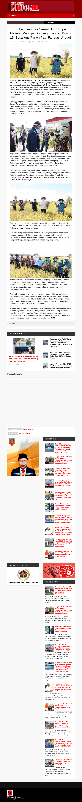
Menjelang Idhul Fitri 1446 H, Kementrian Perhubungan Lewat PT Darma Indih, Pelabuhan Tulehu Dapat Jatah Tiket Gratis (61, 342)
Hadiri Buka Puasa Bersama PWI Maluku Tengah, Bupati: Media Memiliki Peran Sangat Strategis (60, 355)
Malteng (28, 23)
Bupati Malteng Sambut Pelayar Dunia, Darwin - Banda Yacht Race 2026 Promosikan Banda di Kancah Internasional (63, 519)
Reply (25, 42)
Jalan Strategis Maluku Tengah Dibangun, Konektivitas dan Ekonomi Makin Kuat (63, 724)
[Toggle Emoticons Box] (8, 381)
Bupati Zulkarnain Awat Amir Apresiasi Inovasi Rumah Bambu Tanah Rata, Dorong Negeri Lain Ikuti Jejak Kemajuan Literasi (63, 448)
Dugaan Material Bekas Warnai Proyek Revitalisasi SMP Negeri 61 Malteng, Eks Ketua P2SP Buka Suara (63, 460)
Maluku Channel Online (25, 799)
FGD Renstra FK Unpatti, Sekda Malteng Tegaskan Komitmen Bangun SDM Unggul (63, 482)
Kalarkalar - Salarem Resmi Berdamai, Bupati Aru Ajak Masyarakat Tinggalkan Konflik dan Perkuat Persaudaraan (63, 531)
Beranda (14, 23)
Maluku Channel (28, 429)
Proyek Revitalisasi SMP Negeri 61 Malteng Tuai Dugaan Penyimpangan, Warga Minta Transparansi (63, 542)
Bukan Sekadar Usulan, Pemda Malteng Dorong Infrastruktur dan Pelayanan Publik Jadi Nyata (63, 495)
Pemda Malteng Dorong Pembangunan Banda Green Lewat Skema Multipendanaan (63, 506)
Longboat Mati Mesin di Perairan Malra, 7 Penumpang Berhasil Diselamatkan (63, 553)
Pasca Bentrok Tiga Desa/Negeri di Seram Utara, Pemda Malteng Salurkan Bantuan (23, 358)
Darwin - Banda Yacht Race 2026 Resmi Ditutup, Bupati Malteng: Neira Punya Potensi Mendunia (63, 472)
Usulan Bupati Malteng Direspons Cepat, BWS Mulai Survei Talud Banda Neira (63, 762)
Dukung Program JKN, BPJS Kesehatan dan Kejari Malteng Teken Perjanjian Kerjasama (61, 366)
